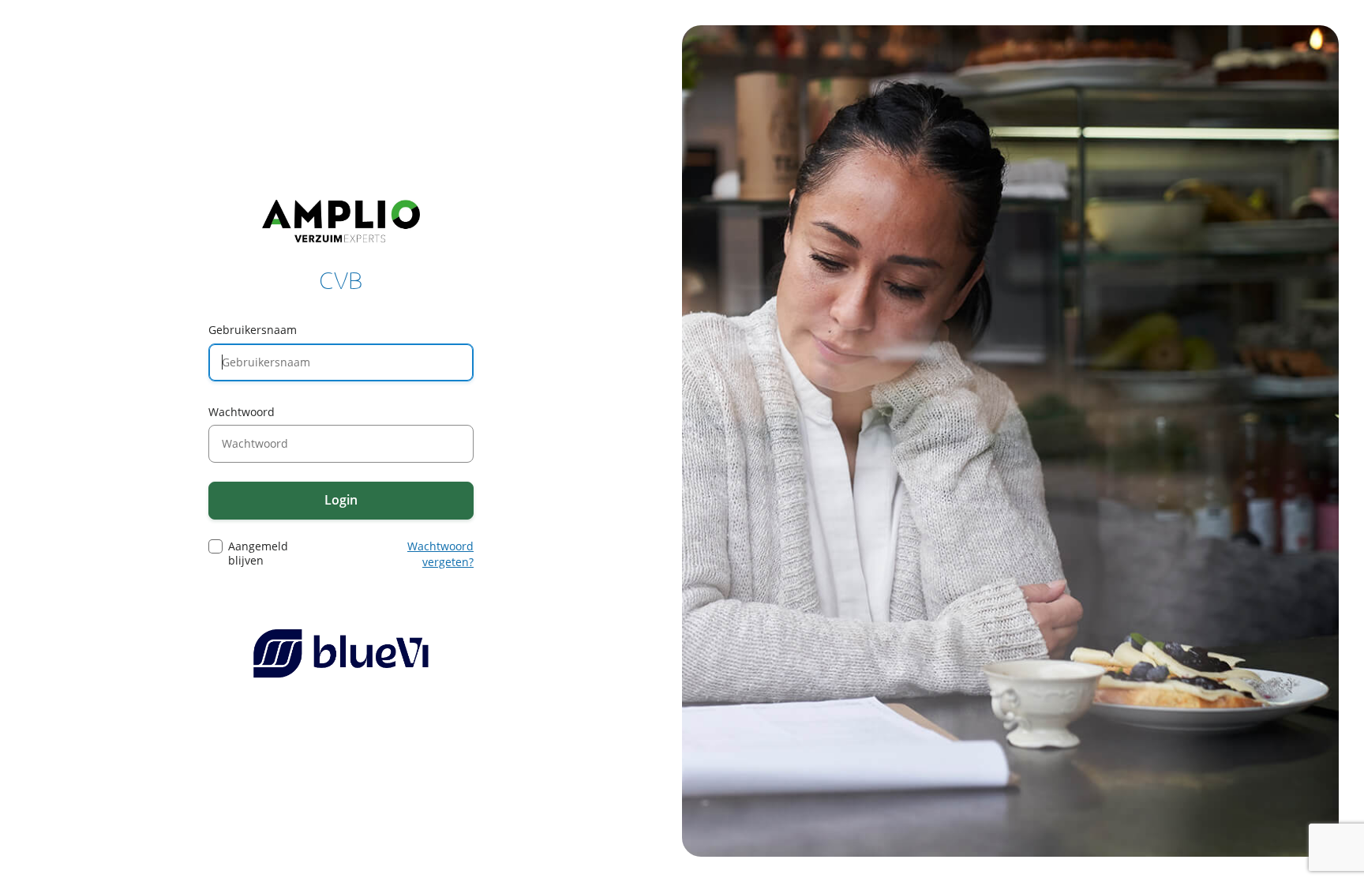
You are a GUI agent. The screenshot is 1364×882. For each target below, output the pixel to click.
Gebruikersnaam (252, 329)
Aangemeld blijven (258, 553)
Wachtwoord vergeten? (440, 554)
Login (341, 500)
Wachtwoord (241, 411)
